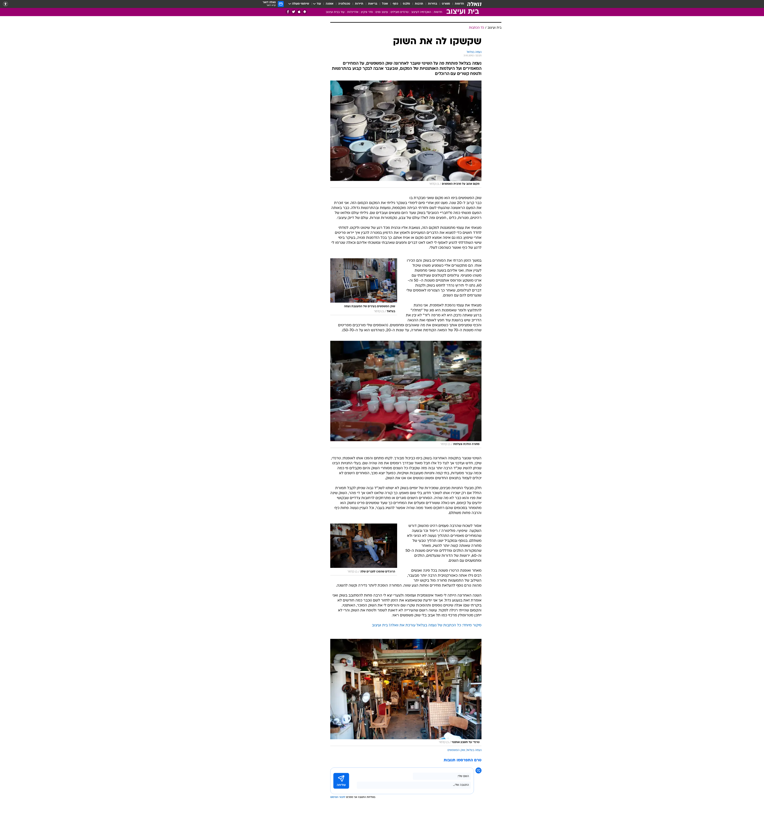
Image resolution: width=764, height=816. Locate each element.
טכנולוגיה (344, 3)
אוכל (385, 3)
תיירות (359, 3)
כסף (395, 3)
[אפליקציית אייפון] (299, 11)
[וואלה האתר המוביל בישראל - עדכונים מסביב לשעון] (474, 4)
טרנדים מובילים (399, 12)
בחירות (432, 3)
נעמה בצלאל (473, 750)
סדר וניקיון (367, 12)
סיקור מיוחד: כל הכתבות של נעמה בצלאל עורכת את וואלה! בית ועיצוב (426, 625)
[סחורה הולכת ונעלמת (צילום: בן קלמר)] (405, 394)
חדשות (459, 3)
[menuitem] (457, 4)
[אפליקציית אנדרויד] (304, 11)
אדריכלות (352, 12)
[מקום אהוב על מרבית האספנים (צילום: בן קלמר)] (405, 134)
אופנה (329, 3)
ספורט (446, 3)
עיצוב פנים (381, 12)
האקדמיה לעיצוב (421, 12)
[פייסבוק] (288, 11)
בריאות (372, 3)
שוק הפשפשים (456, 750)
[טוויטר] (293, 11)
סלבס (406, 3)
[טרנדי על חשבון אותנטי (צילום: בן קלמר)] (405, 692)
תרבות (419, 3)
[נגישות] (5, 4)
